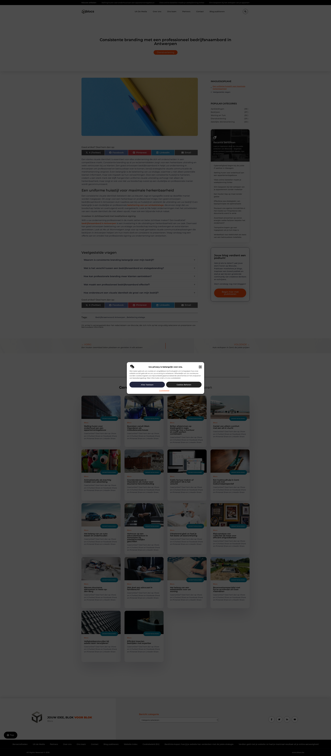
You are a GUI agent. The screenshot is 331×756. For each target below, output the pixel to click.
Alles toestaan (147, 385)
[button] (200, 367)
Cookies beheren (184, 385)
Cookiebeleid (164, 390)
